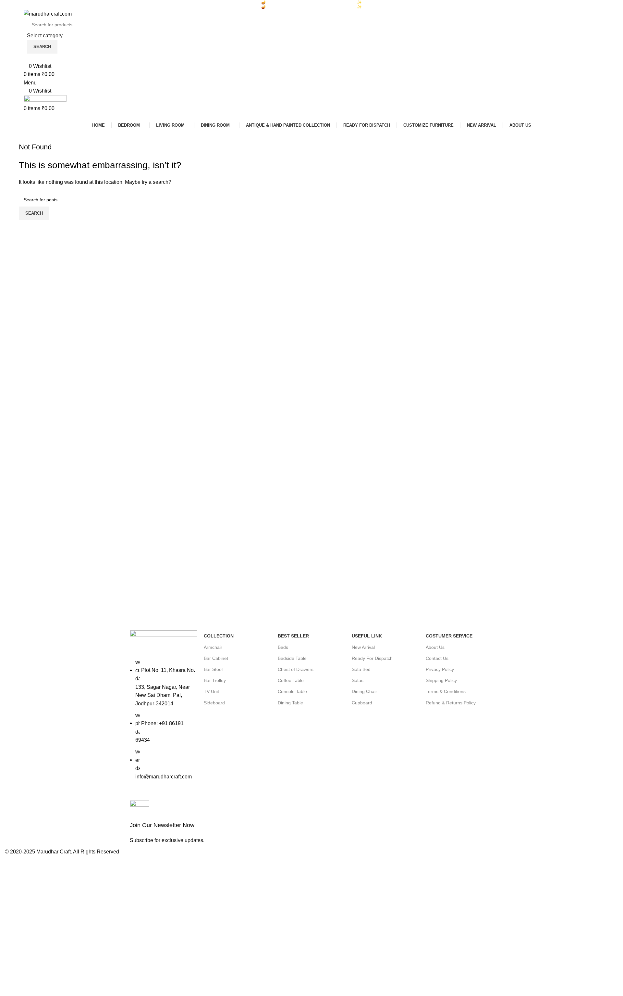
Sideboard (214, 702)
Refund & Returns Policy (451, 702)
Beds (283, 647)
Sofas (357, 680)
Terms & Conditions (446, 691)
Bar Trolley (215, 680)
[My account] (26, 57)
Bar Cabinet (216, 658)
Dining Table (290, 702)
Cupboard (362, 702)
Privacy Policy (440, 669)
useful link (367, 635)
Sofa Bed (361, 669)
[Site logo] (48, 13)
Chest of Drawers (295, 669)
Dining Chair (364, 691)
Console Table (292, 691)
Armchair (213, 647)
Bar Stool (213, 669)
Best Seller (293, 635)
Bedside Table (292, 658)
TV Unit (211, 691)
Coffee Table (291, 680)
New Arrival (363, 647)
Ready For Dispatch (372, 658)
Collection (219, 635)
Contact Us (437, 658)
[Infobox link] (219, 822)
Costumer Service (449, 635)
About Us (435, 647)
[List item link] (163, 722)
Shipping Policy (441, 680)
